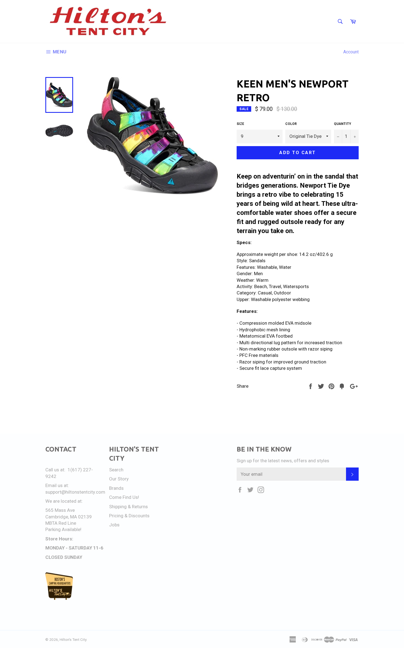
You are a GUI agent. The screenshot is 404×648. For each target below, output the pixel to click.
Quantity (342, 124)
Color (291, 124)
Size (240, 124)
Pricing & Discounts (129, 515)
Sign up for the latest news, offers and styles (283, 460)
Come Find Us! (124, 497)
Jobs (114, 524)
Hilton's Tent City (73, 639)
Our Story (119, 479)
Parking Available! (63, 529)
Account (351, 51)
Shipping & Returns (128, 506)
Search (116, 469)
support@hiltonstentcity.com (75, 492)
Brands (116, 488)
